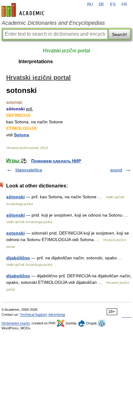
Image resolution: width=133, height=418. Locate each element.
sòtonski (15, 196)
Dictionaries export (16, 323)
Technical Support (33, 314)
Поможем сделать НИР (56, 160)
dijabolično (18, 275)
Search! (119, 34)
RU (90, 4)
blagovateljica (28, 169)
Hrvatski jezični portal (66, 50)
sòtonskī (15, 215)
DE (101, 4)
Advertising (56, 314)
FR (124, 4)
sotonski (15, 233)
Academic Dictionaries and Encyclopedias (53, 23)
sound (116, 169)
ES (113, 4)
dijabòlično (18, 257)
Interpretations (36, 61)
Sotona (21, 134)
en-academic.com (24, 10)
